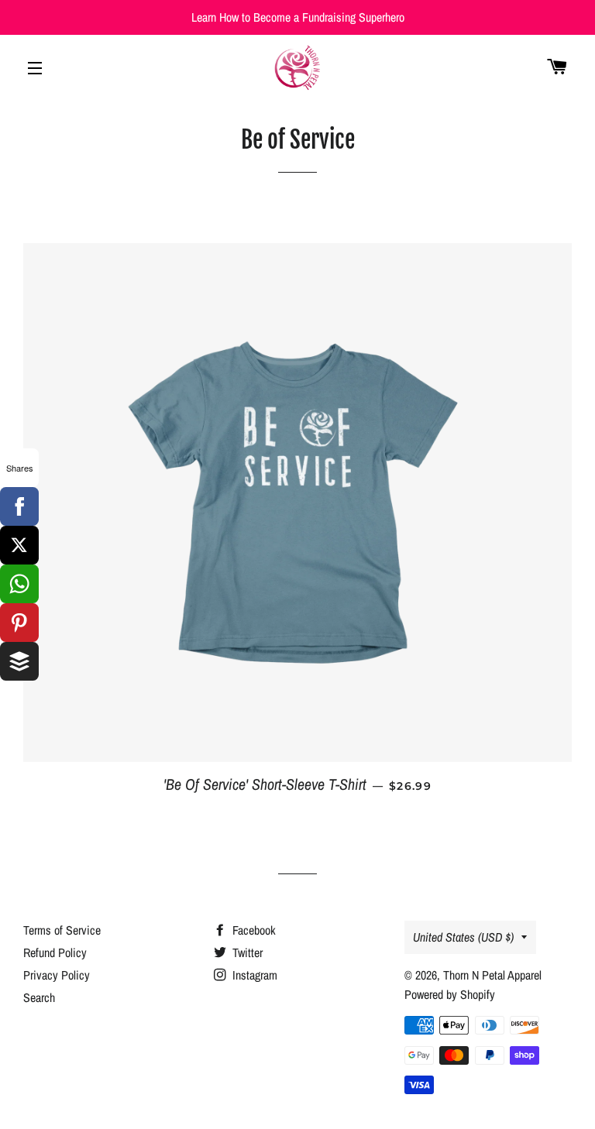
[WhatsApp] (19, 583)
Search (39, 997)
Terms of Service (62, 930)
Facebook (252, 930)
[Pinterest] (19, 622)
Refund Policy (55, 952)
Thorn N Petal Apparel (492, 974)
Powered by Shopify (449, 994)
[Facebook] (19, 506)
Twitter (246, 952)
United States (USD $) (463, 936)
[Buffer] (19, 661)
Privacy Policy (56, 974)
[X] (19, 545)
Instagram (253, 974)
